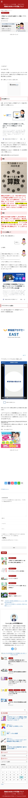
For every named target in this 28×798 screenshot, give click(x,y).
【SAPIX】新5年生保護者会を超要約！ (17, 671)
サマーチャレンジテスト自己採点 (16, 571)
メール (4, 523)
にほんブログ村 (14, 654)
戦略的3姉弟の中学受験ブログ (14, 6)
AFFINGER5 (23, 796)
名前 (3, 518)
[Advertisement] (14, 51)
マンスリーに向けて (13, 578)
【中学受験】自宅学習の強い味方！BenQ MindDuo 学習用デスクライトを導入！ (17, 662)
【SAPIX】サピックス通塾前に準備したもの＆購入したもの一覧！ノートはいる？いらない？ (17, 682)
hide (17, 84)
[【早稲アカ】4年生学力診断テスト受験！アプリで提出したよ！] (15, 483)
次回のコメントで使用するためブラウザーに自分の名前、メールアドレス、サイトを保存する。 (13, 535)
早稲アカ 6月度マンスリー (15, 596)
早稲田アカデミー (5, 489)
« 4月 (2, 784)
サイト (3, 528)
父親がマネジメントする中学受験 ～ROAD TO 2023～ (14, 793)
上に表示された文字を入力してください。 (10, 540)
